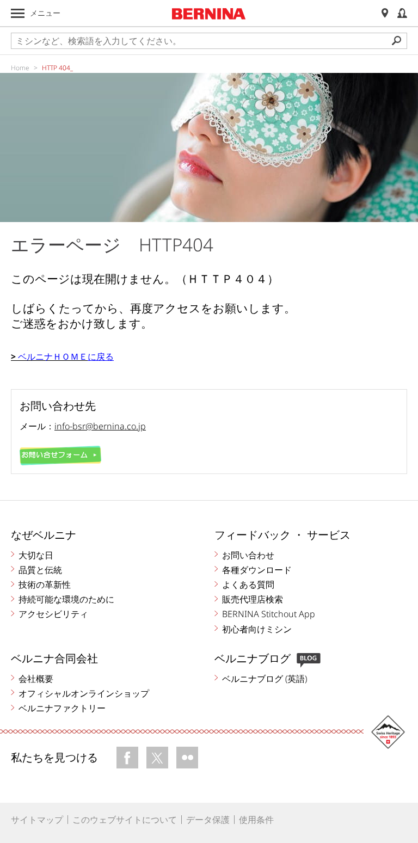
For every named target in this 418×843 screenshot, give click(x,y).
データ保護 (208, 820)
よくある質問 (248, 584)
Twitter (157, 757)
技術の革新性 (45, 584)
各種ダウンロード (257, 570)
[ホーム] (209, 14)
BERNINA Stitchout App (268, 614)
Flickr (187, 757)
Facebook (127, 757)
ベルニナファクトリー (62, 708)
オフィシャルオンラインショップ (84, 693)
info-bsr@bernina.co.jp (100, 426)
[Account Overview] (402, 13)
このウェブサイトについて (124, 820)
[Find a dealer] (385, 13)
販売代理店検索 (252, 599)
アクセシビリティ (53, 614)
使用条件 (256, 820)
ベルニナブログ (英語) (264, 679)
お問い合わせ (248, 555)
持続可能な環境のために (66, 599)
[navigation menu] (17, 13)
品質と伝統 (40, 570)
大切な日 (36, 555)
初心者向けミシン (257, 629)
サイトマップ (37, 820)
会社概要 (36, 679)
